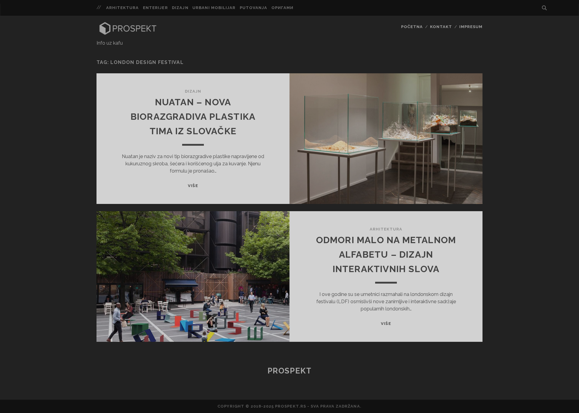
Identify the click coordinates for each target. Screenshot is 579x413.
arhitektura (122, 7)
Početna (412, 26)
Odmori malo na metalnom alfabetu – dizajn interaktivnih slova (386, 254)
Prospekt (289, 370)
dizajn (180, 7)
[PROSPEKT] (127, 33)
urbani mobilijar (214, 7)
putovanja (253, 7)
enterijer (155, 7)
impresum (470, 26)
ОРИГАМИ (282, 7)
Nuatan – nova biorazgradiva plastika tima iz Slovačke (193, 116)
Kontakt (441, 26)
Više (193, 185)
